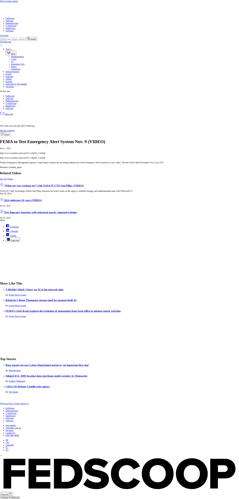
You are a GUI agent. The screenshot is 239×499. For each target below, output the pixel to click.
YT (7, 450)
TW (7, 442)
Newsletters (11, 425)
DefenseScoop (12, 23)
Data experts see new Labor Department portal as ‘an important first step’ (47, 365)
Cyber (13, 59)
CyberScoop (11, 26)
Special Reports (12, 71)
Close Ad (5, 495)
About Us (24, 403)
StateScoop (10, 28)
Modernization (17, 56)
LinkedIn (10, 445)
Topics (8, 49)
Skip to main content (9, 1)
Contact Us (10, 433)
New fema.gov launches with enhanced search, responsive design (40, 212)
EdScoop (10, 31)
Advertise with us (13, 428)
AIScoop (9, 21)
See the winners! (7, 130)
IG (7, 447)
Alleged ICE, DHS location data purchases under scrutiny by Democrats (46, 375)
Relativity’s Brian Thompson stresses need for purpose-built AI (41, 300)
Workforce (15, 69)
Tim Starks (13, 392)
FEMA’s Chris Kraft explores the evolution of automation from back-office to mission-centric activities (63, 311)
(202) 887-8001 (12, 435)
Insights (9, 81)
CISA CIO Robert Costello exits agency (28, 386)
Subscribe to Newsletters (16, 84)
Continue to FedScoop (10, 498)
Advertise (4, 35)
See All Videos (6, 179)
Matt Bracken (15, 370)
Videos (9, 79)
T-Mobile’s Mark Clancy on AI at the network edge (34, 289)
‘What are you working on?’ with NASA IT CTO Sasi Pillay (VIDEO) (44, 185)
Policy (14, 66)
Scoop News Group (17, 295)
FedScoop (10, 18)
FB (7, 440)
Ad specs (10, 430)
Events (8, 74)
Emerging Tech (17, 64)
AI (12, 61)
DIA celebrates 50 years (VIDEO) (23, 200)
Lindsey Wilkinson (17, 381)
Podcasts (9, 76)
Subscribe (8, 114)
